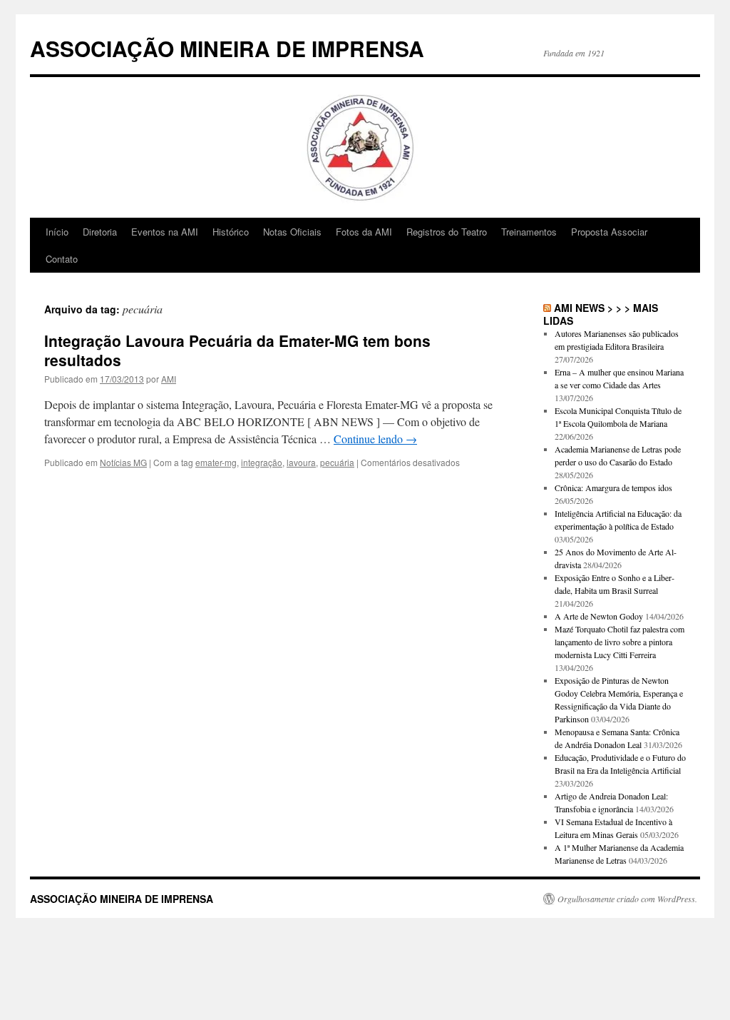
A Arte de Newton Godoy (599, 616)
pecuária (337, 462)
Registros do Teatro (446, 231)
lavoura (301, 462)
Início (57, 231)
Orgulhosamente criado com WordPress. (627, 898)
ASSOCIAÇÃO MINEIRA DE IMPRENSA (227, 48)
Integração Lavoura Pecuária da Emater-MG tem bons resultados (237, 350)
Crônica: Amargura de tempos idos (613, 487)
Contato (62, 259)
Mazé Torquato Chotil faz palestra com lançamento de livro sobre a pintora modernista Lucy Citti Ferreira (619, 641)
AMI (168, 379)
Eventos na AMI (164, 231)
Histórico (230, 231)
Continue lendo (375, 438)
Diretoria (100, 231)
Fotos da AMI (364, 231)
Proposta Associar (609, 231)
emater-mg (216, 462)
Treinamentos (529, 231)
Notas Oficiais (292, 231)
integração (261, 462)
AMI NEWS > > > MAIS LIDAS (600, 314)
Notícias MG (123, 462)
